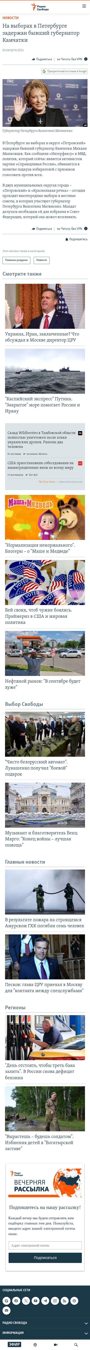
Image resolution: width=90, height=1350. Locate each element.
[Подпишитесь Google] (6, 1301)
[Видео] (55, 1345)
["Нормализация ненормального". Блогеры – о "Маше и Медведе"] (45, 517)
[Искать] (76, 1345)
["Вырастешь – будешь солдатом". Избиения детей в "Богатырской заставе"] (45, 1108)
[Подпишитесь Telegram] (45, 1301)
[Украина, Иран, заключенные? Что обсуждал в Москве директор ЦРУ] (45, 306)
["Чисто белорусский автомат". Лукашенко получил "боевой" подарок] (45, 734)
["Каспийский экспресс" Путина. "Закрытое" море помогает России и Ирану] (45, 371)
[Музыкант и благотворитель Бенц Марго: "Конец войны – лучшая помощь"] (45, 805)
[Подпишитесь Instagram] (55, 1301)
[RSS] (65, 1301)
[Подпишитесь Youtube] (36, 1301)
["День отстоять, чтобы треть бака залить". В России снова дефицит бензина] (45, 1037)
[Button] (42, 59)
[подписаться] (6, 1310)
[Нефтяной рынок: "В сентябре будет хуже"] (45, 653)
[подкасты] (35, 1345)
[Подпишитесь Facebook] (16, 1301)
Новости (11, 18)
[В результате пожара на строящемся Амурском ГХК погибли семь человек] (45, 892)
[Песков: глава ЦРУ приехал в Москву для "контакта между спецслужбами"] (45, 956)
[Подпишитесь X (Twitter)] (26, 1301)
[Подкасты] (74, 1301)
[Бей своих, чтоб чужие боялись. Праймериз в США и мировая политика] (45, 582)
